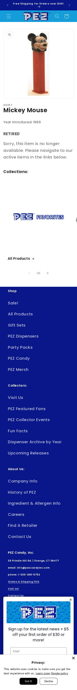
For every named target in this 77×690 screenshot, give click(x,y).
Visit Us (15, 397)
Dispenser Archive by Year (35, 442)
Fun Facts (18, 431)
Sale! (13, 303)
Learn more (43, 673)
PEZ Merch (18, 369)
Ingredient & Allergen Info (34, 503)
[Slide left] (29, 273)
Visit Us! (13, 588)
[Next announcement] (69, 5)
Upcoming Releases (28, 453)
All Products (19, 258)
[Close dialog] (71, 600)
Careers (16, 514)
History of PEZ (22, 492)
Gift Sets (17, 325)
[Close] (73, 658)
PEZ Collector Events (29, 419)
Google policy (59, 673)
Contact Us (19, 536)
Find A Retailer (23, 525)
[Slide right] (47, 273)
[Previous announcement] (7, 5)
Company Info (23, 481)
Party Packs (20, 347)
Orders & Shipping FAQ (23, 581)
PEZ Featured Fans (27, 408)
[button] (8, 16)
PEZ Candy (19, 358)
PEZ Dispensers (23, 336)
